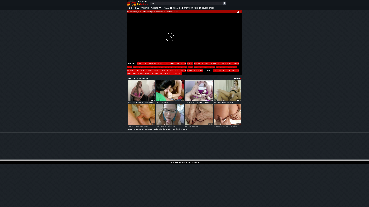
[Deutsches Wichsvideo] (199, 114)
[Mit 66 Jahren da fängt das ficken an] (141, 114)
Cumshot (197, 63)
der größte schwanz (209, 63)
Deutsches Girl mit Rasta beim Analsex (225, 126)
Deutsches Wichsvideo (192, 126)
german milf (232, 67)
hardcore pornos (144, 73)
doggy (190, 67)
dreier (206, 67)
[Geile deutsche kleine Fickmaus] (170, 114)
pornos (189, 70)
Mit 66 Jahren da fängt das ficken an (138, 126)
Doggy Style (198, 67)
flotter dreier (221, 67)
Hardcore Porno (159, 70)
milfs (176, 70)
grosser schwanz (133, 70)
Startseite (129, 129)
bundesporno (181, 63)
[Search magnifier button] (224, 3)
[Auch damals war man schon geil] (227, 90)
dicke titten (169, 67)
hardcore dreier (146, 70)
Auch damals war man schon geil (223, 102)
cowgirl (190, 63)
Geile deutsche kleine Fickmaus (165, 126)
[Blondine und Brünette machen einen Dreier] (199, 90)
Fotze (134, 73)
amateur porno (142, 63)
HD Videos (170, 70)
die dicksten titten (181, 67)
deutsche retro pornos (141, 67)
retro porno (198, 70)
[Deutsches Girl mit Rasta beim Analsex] (227, 114)
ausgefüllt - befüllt (155, 63)
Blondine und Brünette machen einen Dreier (198, 102)
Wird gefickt (177, 73)
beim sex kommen (169, 63)
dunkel (212, 67)
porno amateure (157, 73)
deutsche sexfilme (157, 67)
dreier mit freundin (220, 70)
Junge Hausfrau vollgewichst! (165, 102)
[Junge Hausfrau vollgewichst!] (170, 90)
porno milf (167, 73)
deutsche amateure (224, 63)
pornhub (183, 70)
